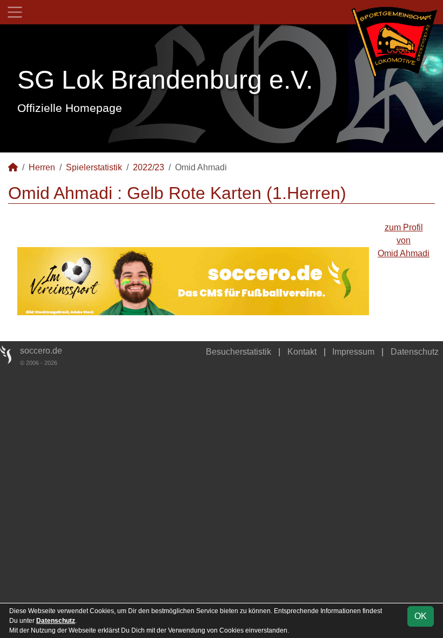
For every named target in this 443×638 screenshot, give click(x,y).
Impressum (353, 351)
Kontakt (302, 351)
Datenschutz (415, 351)
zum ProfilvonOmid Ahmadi (403, 240)
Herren (42, 167)
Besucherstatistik (238, 351)
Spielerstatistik (94, 167)
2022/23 (148, 167)
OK (420, 616)
